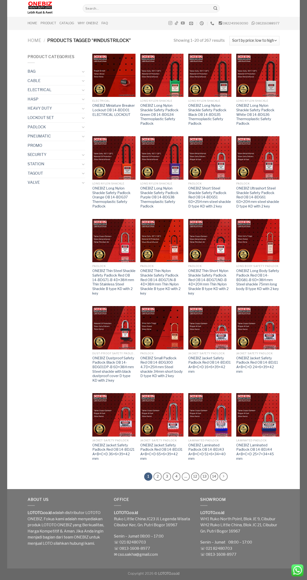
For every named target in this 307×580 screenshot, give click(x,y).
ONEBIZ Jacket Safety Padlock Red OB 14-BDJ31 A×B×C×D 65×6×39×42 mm (161, 452)
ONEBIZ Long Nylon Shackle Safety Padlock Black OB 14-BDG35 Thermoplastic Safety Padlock (207, 114)
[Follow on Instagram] (170, 23)
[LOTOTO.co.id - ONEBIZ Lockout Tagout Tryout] (52, 8)
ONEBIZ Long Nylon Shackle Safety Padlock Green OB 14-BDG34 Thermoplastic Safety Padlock (159, 114)
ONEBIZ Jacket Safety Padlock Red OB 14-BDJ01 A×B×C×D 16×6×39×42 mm (209, 365)
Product (48, 23)
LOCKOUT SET (41, 117)
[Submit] (215, 8)
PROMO (35, 145)
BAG (31, 71)
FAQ (104, 23)
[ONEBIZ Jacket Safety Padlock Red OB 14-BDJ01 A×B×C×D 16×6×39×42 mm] (209, 327)
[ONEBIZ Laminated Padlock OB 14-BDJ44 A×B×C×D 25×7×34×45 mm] (257, 414)
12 (195, 476)
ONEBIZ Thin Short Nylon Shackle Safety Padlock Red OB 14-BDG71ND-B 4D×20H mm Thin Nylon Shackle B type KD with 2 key (208, 282)
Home (32, 23)
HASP (33, 99)
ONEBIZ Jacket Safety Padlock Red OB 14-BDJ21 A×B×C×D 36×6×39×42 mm (113, 452)
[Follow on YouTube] (183, 23)
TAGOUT (35, 173)
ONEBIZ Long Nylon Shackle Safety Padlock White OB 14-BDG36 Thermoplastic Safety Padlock (255, 114)
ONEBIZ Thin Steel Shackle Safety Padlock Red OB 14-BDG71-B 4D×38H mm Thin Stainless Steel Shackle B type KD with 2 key (114, 282)
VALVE (34, 182)
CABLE (34, 80)
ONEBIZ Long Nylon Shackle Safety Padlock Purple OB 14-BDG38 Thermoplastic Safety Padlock (159, 197)
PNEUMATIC (39, 136)
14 (214, 476)
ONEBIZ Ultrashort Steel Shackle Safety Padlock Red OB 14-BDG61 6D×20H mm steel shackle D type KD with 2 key (257, 197)
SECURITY (37, 154)
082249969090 (235, 23)
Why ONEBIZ (88, 23)
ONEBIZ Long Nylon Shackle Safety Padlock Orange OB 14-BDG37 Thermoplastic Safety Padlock (111, 197)
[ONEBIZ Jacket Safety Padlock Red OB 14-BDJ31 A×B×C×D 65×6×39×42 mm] (161, 414)
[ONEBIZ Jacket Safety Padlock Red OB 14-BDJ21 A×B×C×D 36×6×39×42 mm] (114, 414)
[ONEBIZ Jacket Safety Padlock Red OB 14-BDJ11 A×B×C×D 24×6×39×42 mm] (257, 327)
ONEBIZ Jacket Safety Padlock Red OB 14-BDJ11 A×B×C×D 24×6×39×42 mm (257, 365)
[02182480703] (212, 23)
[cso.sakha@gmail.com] (191, 23)
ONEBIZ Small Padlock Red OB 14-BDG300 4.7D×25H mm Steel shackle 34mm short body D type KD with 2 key (161, 367)
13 (205, 476)
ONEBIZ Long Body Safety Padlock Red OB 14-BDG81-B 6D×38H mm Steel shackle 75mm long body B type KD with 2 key (257, 280)
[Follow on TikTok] (176, 23)
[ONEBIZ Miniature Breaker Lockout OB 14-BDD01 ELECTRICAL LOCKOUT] (114, 75)
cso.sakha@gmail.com (138, 554)
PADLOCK (37, 127)
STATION (36, 164)
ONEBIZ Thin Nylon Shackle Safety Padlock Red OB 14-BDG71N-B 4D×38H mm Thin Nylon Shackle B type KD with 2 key (160, 282)
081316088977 (267, 23)
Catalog (66, 23)
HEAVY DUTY (40, 108)
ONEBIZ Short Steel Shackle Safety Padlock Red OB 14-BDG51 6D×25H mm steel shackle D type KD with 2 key (209, 197)
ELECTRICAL (40, 90)
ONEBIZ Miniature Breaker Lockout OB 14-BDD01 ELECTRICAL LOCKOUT (113, 110)
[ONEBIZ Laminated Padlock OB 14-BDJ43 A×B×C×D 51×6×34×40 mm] (209, 414)
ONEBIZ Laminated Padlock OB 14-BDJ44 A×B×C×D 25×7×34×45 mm (255, 452)
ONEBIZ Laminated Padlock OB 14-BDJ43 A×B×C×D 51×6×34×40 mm (207, 452)
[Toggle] (83, 71)
